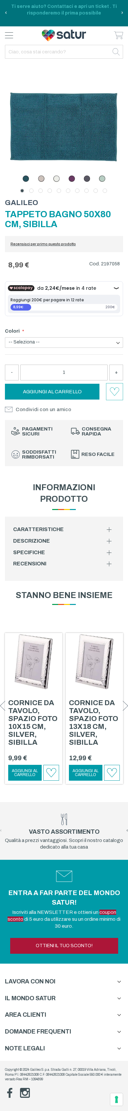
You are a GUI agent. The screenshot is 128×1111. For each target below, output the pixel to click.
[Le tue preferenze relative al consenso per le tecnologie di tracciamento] (116, 1099)
